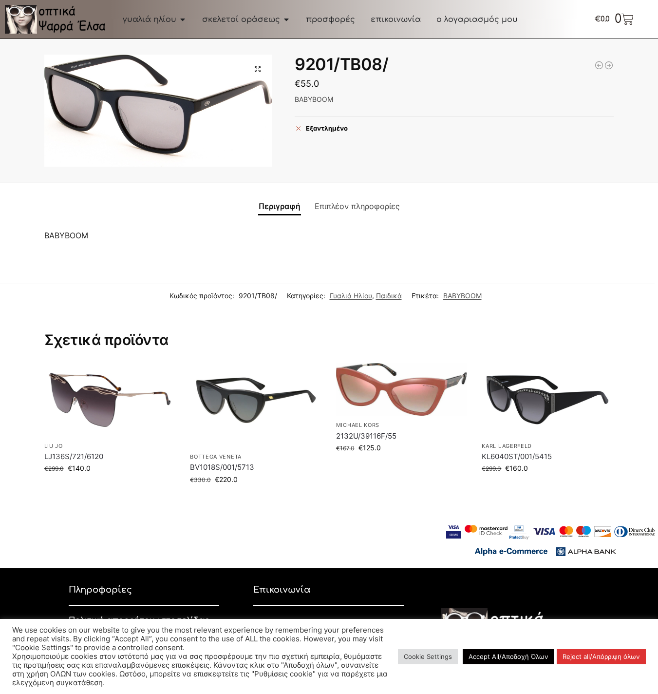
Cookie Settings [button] (428, 656)
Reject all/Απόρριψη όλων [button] (601, 656)
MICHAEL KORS (357, 425)
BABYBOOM (462, 295)
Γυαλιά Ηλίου (351, 295)
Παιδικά (389, 295)
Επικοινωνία (282, 590)
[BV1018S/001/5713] (255, 405)
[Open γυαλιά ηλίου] (183, 19)
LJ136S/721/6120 (73, 456)
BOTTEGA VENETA (216, 456)
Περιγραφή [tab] (280, 206)
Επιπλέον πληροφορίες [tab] (357, 206)
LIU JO (53, 446)
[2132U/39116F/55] (402, 389)
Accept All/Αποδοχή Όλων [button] (508, 656)
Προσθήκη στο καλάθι (110, 488)
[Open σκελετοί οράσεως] (286, 19)
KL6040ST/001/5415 (517, 456)
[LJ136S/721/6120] (110, 400)
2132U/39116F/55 (366, 436)
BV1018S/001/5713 (222, 467)
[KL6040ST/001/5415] (547, 400)
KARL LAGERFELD (507, 446)
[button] (257, 69)
